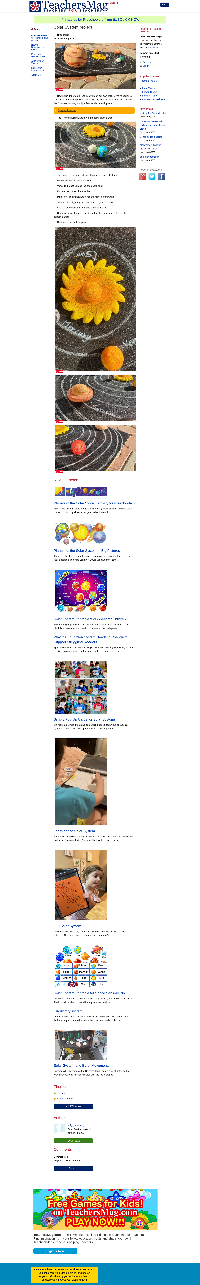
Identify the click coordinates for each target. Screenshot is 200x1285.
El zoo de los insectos (151, 137)
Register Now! (55, 1251)
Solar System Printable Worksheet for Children (90, 619)
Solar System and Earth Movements (81, 1065)
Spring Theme (149, 81)
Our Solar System (67, 926)
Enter (165, 4)
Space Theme (67, 110)
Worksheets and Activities (39, 37)
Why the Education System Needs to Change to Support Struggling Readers (91, 639)
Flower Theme (149, 92)
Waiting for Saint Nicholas (153, 113)
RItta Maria (77, 1125)
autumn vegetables (149, 156)
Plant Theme (148, 88)
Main (37, 29)
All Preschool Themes (37, 62)
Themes (61, 1093)
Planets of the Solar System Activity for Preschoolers (94, 503)
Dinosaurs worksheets (153, 99)
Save (61, 89)
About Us (36, 75)
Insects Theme (150, 95)
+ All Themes (73, 1106)
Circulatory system (68, 1011)
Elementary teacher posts (38, 69)
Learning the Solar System (74, 831)
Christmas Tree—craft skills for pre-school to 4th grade (153, 125)
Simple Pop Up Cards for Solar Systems (85, 719)
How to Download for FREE (38, 47)
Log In (146, 66)
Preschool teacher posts (38, 55)
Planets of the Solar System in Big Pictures (87, 550)
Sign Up (73, 1168)
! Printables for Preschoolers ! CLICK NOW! (100, 19)
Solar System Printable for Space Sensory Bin (89, 993)
